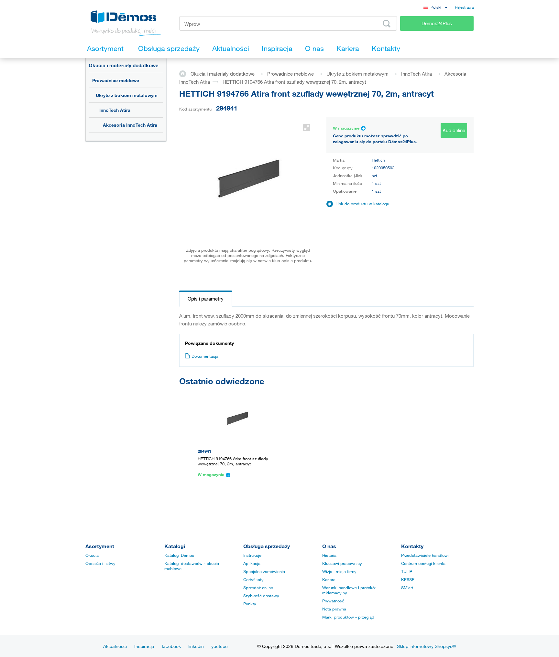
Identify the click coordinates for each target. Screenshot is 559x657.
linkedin (196, 646)
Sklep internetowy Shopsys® (426, 646)
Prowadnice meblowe (115, 80)
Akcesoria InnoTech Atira (130, 125)
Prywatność (333, 600)
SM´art (407, 587)
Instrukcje (252, 555)
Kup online (454, 130)
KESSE (407, 579)
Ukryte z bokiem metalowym (127, 95)
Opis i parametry (206, 299)
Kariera (328, 579)
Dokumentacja (205, 356)
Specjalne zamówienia (264, 571)
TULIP (406, 571)
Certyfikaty (253, 579)
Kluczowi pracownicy (342, 563)
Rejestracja (464, 7)
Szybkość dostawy (261, 595)
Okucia (92, 555)
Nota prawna (334, 608)
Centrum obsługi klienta (423, 563)
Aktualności (115, 646)
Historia (329, 555)
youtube (219, 646)
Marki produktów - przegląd (348, 617)
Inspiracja (144, 646)
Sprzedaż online (258, 587)
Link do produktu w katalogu (362, 203)
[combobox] (435, 7)
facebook (171, 646)
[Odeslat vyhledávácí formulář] (386, 23)
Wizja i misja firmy (339, 571)
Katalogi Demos (179, 555)
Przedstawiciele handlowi (425, 555)
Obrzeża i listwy (100, 563)
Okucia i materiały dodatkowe (124, 65)
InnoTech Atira (114, 110)
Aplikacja (251, 563)
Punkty (249, 603)
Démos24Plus (437, 23)
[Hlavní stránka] (185, 73)
